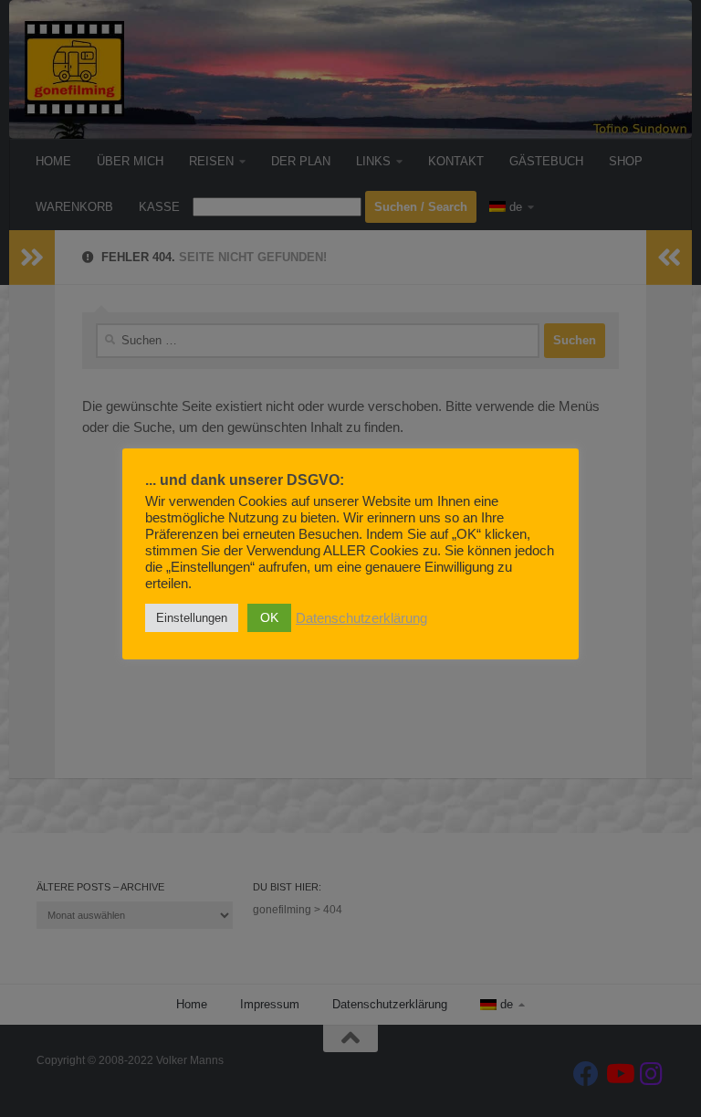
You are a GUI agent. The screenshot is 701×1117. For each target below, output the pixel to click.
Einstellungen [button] (191, 618)
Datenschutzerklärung (361, 618)
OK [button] (269, 617)
